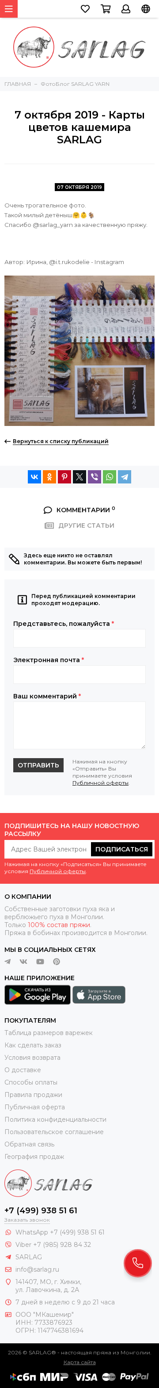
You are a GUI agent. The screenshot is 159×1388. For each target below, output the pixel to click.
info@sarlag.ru (37, 1269)
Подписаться (121, 849)
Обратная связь (29, 1144)
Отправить (38, 765)
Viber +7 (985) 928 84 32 (53, 1245)
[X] (79, 476)
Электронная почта (48, 659)
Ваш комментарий (47, 696)
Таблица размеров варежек (48, 1033)
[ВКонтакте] (34, 476)
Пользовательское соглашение (54, 1132)
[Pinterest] (64, 476)
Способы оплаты (30, 1082)
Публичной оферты (100, 782)
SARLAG (28, 1257)
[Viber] (94, 476)
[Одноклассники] (49, 476)
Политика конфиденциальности (55, 1119)
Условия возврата (32, 1058)
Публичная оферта (34, 1107)
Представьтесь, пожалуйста (63, 623)
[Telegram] (124, 476)
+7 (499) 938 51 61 (40, 1210)
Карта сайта (80, 1362)
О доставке (22, 1070)
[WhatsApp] (109, 476)
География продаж (34, 1157)
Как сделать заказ (32, 1045)
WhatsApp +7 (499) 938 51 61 (60, 1232)
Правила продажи (33, 1095)
